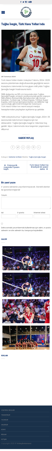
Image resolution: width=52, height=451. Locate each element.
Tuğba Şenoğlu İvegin (37, 157)
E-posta (20, 212)
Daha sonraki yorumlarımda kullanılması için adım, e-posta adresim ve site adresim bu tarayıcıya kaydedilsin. (26, 229)
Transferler (5, 415)
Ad (2, 212)
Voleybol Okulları (8, 410)
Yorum (4, 195)
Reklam (3, 434)
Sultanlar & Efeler (15, 157)
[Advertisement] (19, 379)
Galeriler (4, 425)
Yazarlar (4, 420)
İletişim (4, 439)
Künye (3, 430)
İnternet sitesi (39, 212)
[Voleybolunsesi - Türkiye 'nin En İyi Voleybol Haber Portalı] (26, 11)
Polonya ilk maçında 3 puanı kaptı (11, 167)
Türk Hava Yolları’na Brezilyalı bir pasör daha (39, 167)
